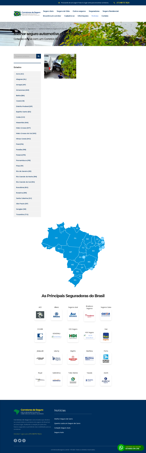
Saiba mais (73, 239)
